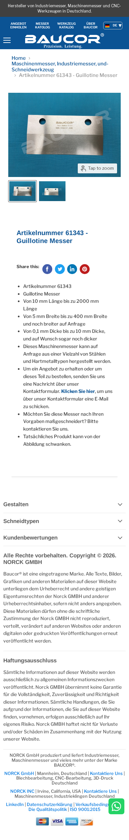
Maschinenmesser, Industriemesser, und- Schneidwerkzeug (60, 66)
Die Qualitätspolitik (47, 809)
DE (115, 25)
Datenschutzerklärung (50, 804)
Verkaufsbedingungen (98, 804)
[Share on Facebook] (47, 269)
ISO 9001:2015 (85, 809)
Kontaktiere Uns (106, 773)
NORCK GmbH (19, 773)
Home (19, 58)
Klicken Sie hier (78, 391)
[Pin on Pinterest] (85, 269)
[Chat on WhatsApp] (116, 806)
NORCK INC (22, 791)
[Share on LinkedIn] (72, 269)
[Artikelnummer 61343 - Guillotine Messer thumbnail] (22, 191)
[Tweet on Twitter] (60, 269)
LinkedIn (15, 804)
